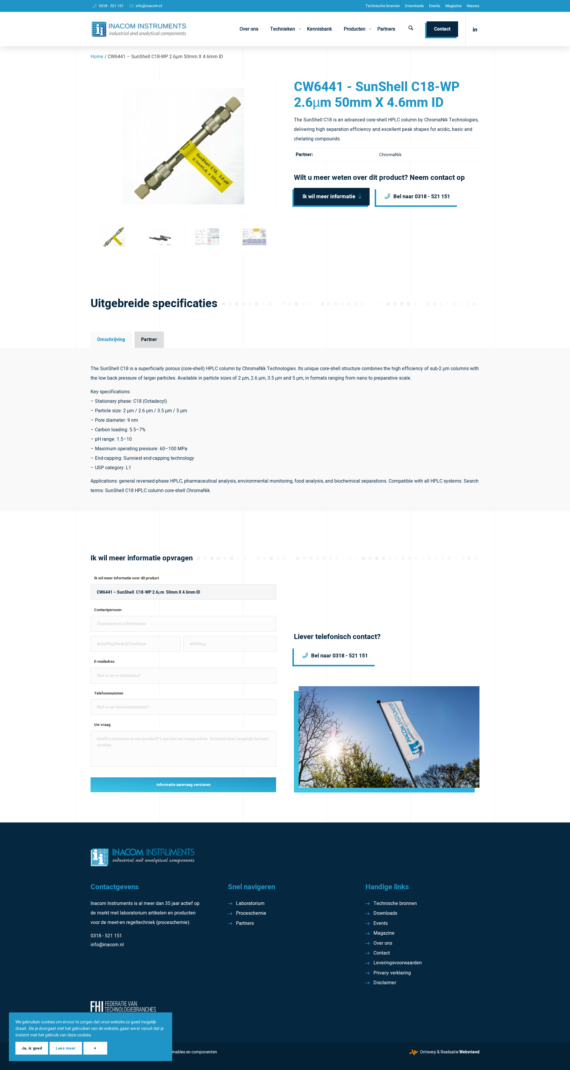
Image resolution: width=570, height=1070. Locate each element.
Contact (381, 953)
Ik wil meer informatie (329, 197)
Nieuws (473, 6)
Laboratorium (250, 903)
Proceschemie (251, 913)
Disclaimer (384, 982)
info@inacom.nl (149, 6)
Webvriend (469, 1052)
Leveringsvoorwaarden (397, 962)
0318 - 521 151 (111, 6)
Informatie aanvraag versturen (183, 785)
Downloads (414, 6)
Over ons (382, 943)
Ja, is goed (32, 1048)
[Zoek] (411, 29)
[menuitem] (382, 6)
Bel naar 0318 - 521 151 (421, 197)
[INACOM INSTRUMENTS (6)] (140, 29)
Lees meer (66, 1048)
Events (434, 6)
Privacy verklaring (392, 973)
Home (97, 56)
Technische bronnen (382, 6)
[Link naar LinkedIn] (475, 28)
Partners (245, 923)
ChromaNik (390, 154)
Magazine (453, 6)
